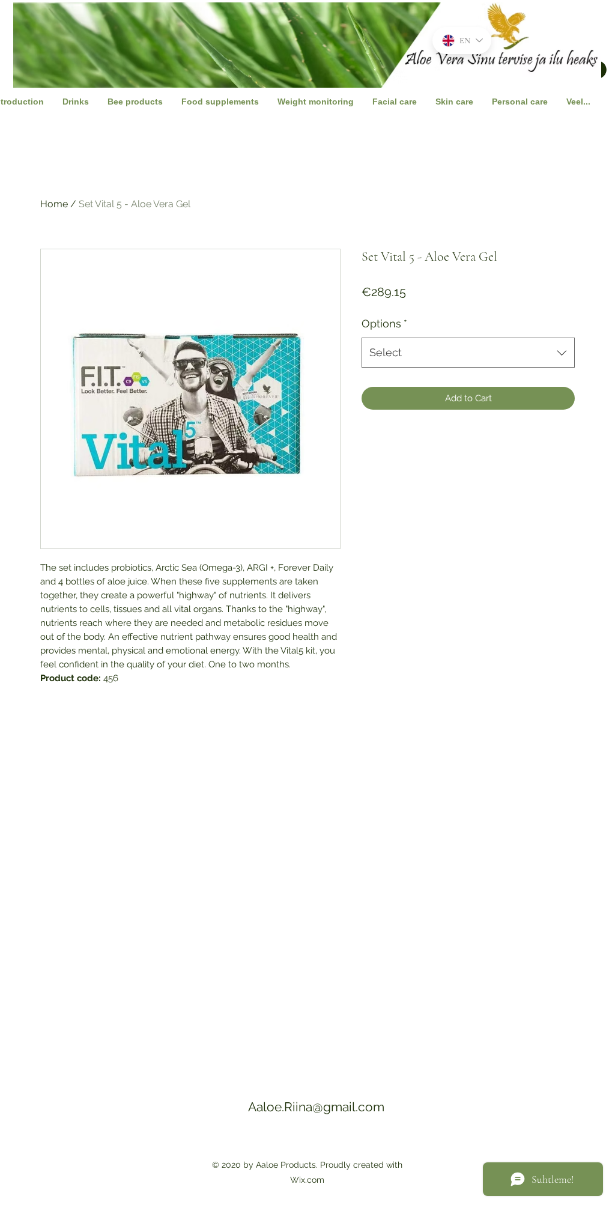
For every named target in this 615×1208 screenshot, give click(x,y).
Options (384, 323)
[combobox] (468, 353)
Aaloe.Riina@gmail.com (316, 1106)
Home (54, 204)
